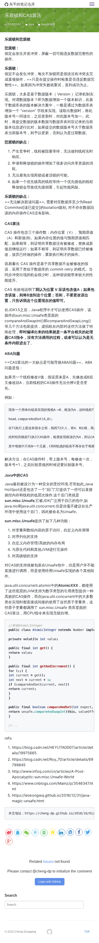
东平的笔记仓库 (21, 4)
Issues (48, 861)
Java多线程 (48, 24)
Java (31, 24)
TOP (87, 931)
